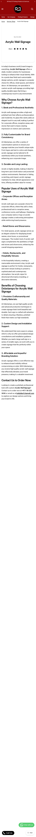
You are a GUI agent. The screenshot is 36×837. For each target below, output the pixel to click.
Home (3, 17)
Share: (10, 49)
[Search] (32, 9)
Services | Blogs (11, 21)
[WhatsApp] (23, 49)
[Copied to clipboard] (26, 49)
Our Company (11, 17)
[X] (17, 49)
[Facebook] (15, 49)
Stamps (32, 17)
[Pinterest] (20, 49)
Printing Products (23, 17)
